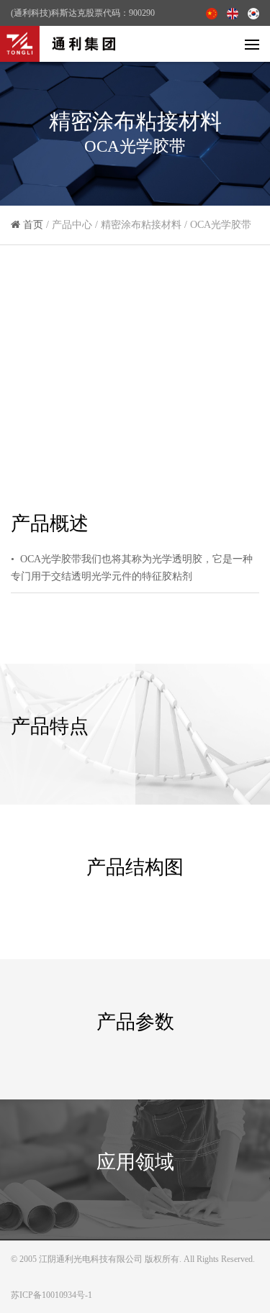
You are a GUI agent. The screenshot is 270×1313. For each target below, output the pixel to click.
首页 (33, 224)
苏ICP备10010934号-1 (51, 1295)
